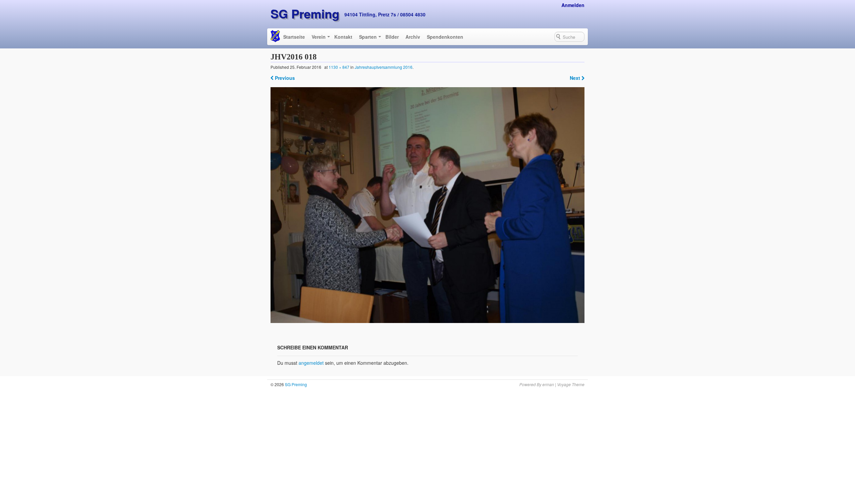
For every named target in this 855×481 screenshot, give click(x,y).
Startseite (294, 36)
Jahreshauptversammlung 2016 (383, 67)
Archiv (412, 36)
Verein (319, 36)
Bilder (392, 36)
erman (548, 384)
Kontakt (343, 36)
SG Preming (305, 13)
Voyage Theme (570, 384)
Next (575, 77)
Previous (284, 77)
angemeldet (311, 362)
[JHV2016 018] (428, 205)
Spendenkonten (445, 36)
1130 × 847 (339, 67)
